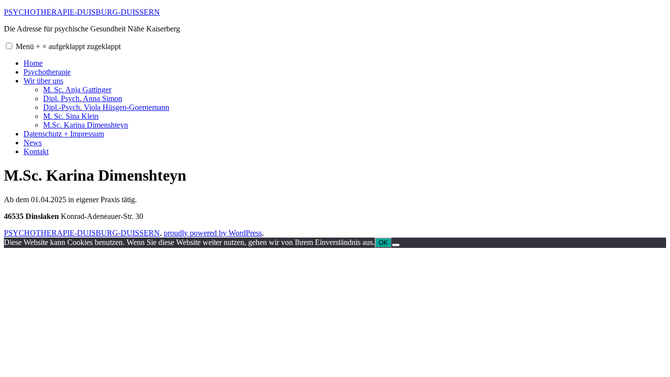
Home (33, 63)
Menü (68, 46)
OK (383, 242)
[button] (9, 46)
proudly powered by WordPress (213, 233)
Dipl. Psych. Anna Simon (82, 98)
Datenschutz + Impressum (64, 134)
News (33, 142)
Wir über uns (43, 81)
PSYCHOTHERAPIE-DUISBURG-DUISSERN (82, 12)
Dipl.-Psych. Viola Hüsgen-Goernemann (106, 107)
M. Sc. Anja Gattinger (77, 89)
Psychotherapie (47, 72)
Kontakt (36, 151)
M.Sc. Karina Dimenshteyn (85, 125)
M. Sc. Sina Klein (71, 116)
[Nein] (396, 244)
